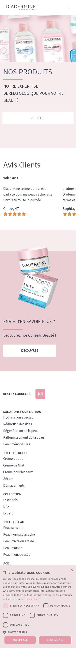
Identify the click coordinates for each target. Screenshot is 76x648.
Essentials (10, 500)
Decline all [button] (55, 640)
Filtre (40, 118)
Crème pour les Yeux (18, 472)
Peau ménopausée (16, 444)
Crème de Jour (14, 458)
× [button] (71, 570)
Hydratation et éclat (18, 417)
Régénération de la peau (21, 430)
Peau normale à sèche (19, 534)
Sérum (8, 478)
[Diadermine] (21, 7)
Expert (8, 513)
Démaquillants (14, 485)
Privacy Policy (32, 599)
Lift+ (6, 506)
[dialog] (38, 607)
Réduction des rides (17, 424)
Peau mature (12, 548)
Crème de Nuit (13, 465)
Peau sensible (13, 527)
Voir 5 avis (11, 178)
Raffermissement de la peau (23, 437)
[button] (38, 632)
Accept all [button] (20, 640)
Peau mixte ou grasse (18, 541)
